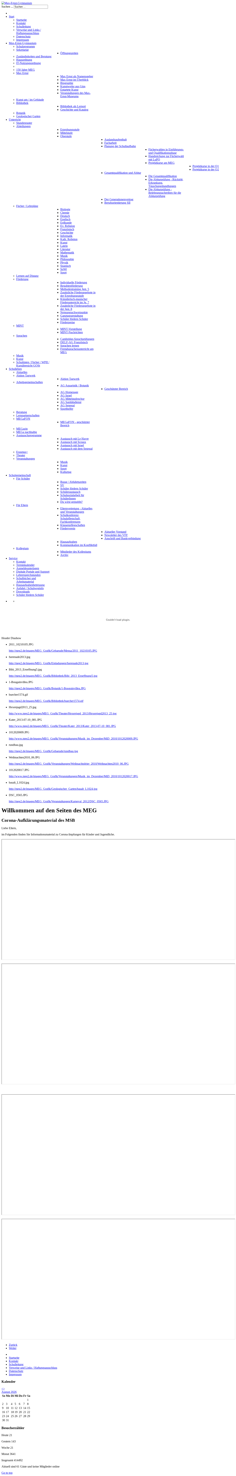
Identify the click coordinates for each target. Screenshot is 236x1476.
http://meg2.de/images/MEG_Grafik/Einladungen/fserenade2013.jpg (48, 663)
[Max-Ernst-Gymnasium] (16, 3)
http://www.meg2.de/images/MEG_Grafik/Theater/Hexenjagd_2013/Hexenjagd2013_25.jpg (63, 713)
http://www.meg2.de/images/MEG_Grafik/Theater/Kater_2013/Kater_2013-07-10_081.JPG (62, 726)
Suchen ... (7, 6)
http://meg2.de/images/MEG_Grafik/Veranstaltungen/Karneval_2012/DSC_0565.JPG (59, 801)
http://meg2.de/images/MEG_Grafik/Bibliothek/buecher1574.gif (46, 700)
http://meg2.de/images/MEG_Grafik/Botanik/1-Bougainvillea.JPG (47, 688)
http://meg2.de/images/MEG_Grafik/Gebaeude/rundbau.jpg (43, 751)
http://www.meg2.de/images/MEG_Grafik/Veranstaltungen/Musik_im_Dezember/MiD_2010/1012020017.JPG (73, 776)
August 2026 (9, 1391)
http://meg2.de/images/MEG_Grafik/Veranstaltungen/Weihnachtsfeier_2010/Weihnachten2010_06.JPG (69, 763)
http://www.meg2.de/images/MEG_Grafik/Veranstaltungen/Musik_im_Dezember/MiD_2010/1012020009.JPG (73, 738)
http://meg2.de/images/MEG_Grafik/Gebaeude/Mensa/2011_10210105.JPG (53, 650)
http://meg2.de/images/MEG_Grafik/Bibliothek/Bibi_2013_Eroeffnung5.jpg (53, 675)
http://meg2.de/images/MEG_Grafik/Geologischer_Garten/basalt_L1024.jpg (53, 788)
